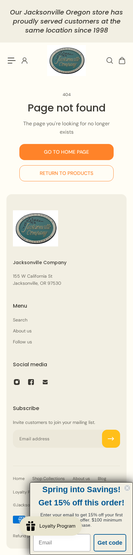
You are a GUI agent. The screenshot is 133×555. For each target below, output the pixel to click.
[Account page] (24, 60)
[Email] (45, 382)
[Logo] (66, 61)
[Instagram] (17, 382)
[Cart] (122, 60)
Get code (109, 543)
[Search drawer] (109, 60)
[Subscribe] (111, 439)
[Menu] (11, 60)
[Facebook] (31, 382)
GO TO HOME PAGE (66, 152)
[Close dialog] (127, 488)
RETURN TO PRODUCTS (66, 173)
